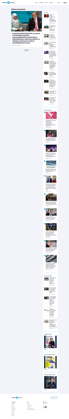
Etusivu (36, 2)
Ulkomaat (13, 408)
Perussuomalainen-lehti (31, 409)
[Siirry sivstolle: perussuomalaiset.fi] (50, 407)
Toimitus (28, 406)
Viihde (13, 415)
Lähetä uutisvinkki (30, 408)
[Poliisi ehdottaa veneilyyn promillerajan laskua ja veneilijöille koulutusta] (46, 75)
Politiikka (13, 45)
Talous (13, 405)
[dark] (63, 2)
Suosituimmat (41, 2)
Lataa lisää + (26, 49)
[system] (64, 2)
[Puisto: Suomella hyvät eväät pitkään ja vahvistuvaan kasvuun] (46, 93)
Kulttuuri (13, 411)
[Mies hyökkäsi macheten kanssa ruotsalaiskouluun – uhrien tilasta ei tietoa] (46, 37)
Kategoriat (51, 2)
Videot (46, 2)
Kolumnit (13, 414)
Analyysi (13, 406)
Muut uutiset (14, 409)
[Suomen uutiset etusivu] (7, 2)
